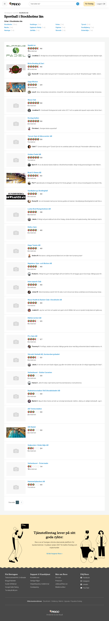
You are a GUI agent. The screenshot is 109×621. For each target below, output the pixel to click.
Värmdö (58, 30)
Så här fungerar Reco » (54, 553)
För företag (89, 4)
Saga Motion (33, 82)
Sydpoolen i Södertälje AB (38, 445)
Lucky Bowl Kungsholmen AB (39, 209)
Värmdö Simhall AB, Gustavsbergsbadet (44, 354)
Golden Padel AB (34, 154)
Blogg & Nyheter (10, 581)
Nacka (6, 27)
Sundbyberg (85, 27)
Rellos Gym (32, 227)
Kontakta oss (34, 577)
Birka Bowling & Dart (36, 63)
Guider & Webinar (11, 584)
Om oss (58, 577)
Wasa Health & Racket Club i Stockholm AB (45, 300)
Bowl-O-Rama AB (34, 173)
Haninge (7, 30)
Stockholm (8, 24)
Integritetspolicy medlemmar (39, 584)
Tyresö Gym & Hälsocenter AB (40, 136)
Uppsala (67, 601)
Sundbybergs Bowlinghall (38, 191)
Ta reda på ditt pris (11, 590)
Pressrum (58, 581)
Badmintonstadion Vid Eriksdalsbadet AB (44, 391)
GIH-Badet (32, 427)
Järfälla (32, 30)
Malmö (61, 601)
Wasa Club (32, 100)
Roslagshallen (33, 118)
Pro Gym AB (32, 336)
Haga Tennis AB (34, 245)
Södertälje (85, 30)
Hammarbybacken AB (36, 481)
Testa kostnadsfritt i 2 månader (15, 577)
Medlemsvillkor (60, 587)
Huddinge (33, 24)
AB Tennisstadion (35, 409)
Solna (58, 24)
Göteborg (54, 601)
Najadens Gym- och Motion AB (40, 263)
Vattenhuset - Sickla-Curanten (40, 372)
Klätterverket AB (34, 318)
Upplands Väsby (35, 27)
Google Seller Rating (12, 587)
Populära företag (76, 601)
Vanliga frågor (35, 581)
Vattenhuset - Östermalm (38, 463)
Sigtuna (58, 27)
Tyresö (83, 24)
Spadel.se (32, 45)
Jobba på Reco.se (61, 584)
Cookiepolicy (34, 587)
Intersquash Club (34, 282)
